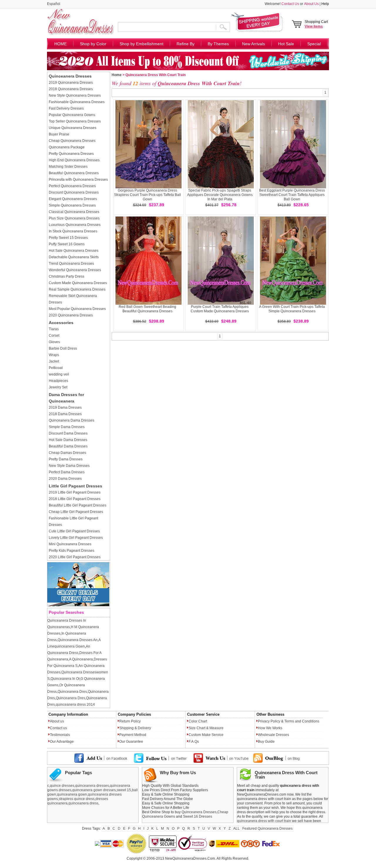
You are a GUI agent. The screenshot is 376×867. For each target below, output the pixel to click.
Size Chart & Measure (206, 728)
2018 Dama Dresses (65, 414)
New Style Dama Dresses (69, 466)
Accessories (61, 322)
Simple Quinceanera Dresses (72, 205)
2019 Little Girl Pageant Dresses (74, 492)
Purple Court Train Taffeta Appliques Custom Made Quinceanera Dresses (220, 309)
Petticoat (56, 368)
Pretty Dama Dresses (66, 459)
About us (57, 721)
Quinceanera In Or (65, 679)
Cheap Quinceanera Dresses (72, 141)
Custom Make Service (206, 735)
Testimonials (60, 735)
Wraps (54, 355)
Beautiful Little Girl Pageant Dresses (77, 505)
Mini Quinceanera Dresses (70, 544)
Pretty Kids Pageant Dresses (71, 551)
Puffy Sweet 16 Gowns (67, 244)
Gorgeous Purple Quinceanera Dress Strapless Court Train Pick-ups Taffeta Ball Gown (147, 194)
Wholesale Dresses (273, 735)
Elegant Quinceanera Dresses (73, 199)
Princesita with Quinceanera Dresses (78, 179)
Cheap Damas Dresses (67, 453)
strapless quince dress (77, 799)
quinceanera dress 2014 (75, 704)
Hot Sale (286, 43)
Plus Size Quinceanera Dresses (74, 218)
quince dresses (62, 786)
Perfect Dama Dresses (67, 472)
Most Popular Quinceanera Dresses (77, 309)
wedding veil (59, 374)
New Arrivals (253, 43)
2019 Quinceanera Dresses (71, 83)
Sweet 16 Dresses (197, 816)
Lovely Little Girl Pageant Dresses (76, 538)
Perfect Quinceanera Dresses (72, 186)
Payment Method (132, 735)
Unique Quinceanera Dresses (72, 128)
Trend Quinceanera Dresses (71, 263)
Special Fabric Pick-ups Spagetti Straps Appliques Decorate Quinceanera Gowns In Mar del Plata (220, 194)
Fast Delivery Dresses (66, 108)
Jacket (54, 361)
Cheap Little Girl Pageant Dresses (76, 512)
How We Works (270, 728)
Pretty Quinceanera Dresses (71, 154)
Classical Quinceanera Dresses (74, 212)
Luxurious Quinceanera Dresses (74, 225)
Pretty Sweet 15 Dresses (68, 238)
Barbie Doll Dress (63, 348)
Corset (54, 335)
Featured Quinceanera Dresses (267, 828)
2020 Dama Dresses (65, 479)
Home (117, 75)
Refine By (185, 43)
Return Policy (130, 721)
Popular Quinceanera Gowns (72, 115)
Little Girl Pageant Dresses (75, 486)
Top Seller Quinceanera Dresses (75, 121)
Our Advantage (62, 741)
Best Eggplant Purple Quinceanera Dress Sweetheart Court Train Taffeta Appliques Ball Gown (292, 194)
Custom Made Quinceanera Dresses (78, 283)
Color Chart (198, 721)
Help (325, 4)
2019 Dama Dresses (65, 407)
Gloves (54, 342)
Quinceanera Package (67, 147)
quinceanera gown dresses (94, 790)
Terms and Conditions (301, 721)
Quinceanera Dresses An (78, 640)
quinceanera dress (83, 803)
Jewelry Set (58, 387)
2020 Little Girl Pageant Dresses (74, 557)
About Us (311, 4)
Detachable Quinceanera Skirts (74, 257)
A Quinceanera (81, 659)
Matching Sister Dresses (68, 167)
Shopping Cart (316, 24)
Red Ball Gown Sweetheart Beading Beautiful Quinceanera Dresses (147, 309)
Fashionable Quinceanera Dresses (77, 102)
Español (53, 4)
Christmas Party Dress (66, 276)
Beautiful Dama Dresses (68, 446)
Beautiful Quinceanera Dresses (74, 173)
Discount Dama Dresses (68, 433)
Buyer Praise (59, 134)
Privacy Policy (269, 721)
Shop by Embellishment (141, 43)
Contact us (58, 728)
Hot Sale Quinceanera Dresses (73, 251)
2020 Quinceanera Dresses (71, 315)
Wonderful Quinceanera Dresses (75, 270)
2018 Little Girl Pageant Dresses (74, 499)
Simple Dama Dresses (67, 427)
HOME (60, 43)
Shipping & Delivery (135, 728)
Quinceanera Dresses (70, 76)
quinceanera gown (72, 794)
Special (314, 43)
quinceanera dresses (92, 786)
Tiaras (54, 329)
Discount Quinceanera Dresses (74, 192)
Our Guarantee (131, 741)
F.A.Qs (194, 741)
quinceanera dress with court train (264, 821)
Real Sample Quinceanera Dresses (77, 289)
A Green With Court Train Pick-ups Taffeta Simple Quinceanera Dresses (292, 309)
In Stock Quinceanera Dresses (73, 231)
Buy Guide (266, 741)
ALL (236, 828)
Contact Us (290, 4)
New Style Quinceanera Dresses (75, 95)
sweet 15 (124, 790)
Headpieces (58, 381)
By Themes (218, 43)
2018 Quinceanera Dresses (71, 89)
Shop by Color (93, 43)
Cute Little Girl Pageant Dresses (74, 531)
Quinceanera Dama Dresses (71, 420)
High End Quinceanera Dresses (74, 160)
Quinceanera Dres (72, 692)
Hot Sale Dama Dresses (68, 440)
